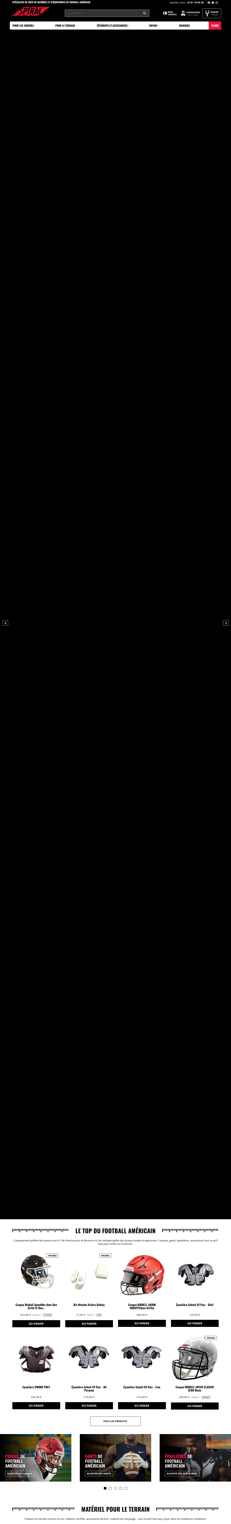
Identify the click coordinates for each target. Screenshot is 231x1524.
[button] (17, 622)
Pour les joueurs (23, 25)
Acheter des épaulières (102, 1473)
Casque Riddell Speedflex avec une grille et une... (36, 1306)
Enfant (153, 25)
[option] (115, 609)
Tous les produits (115, 1421)
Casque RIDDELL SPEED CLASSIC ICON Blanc (195, 1389)
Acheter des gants (19, 1473)
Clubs (214, 25)
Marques (184, 25)
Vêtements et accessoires (112, 25)
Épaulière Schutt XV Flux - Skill (194, 1304)
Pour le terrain (65, 25)
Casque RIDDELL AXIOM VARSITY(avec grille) (142, 1306)
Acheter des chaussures (183, 1473)
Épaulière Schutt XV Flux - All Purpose (89, 1389)
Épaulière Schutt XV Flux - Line (141, 1387)
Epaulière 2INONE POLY (36, 1387)
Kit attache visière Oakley (89, 1304)
